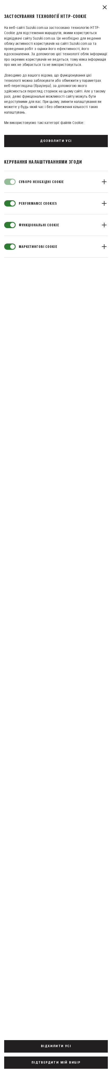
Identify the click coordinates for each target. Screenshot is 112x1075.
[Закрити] (104, 7)
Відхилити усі (56, 1046)
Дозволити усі (56, 141)
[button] (56, 181)
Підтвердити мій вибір (56, 1062)
